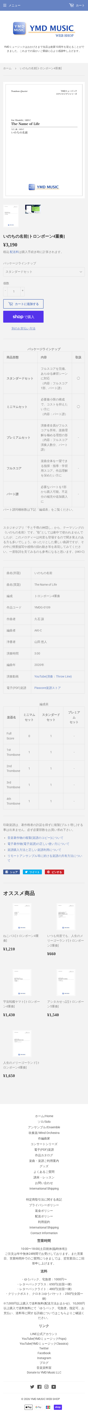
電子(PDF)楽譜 (44, 1149)
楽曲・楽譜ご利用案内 (44, 1160)
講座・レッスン (44, 1177)
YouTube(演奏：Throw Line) (53, 676)
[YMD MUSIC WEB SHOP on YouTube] (53, 1387)
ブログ (44, 1362)
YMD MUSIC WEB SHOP (45, 1399)
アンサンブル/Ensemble (44, 1127)
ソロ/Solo (44, 1121)
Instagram (44, 1358)
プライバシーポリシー (44, 1205)
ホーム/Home (44, 1116)
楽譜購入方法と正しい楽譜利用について (34, 849)
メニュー (15, 5)
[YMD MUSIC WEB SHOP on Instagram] (46, 1387)
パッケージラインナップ (19, 263)
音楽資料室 (44, 1367)
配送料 (14, 252)
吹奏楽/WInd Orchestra (44, 1133)
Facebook (44, 1353)
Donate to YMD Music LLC (44, 1372)
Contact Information (44, 1233)
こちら (61, 1313)
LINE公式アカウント (44, 1334)
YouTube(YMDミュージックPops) (44, 1338)
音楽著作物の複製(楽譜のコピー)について (35, 837)
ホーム (7, 68)
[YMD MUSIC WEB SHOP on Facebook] (39, 1387)
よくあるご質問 (44, 1171)
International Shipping (44, 1188)
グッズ (44, 1166)
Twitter (44, 1348)
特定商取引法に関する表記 (44, 1199)
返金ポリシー (44, 1210)
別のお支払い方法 (23, 328)
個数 (6, 283)
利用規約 (44, 1222)
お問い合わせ (44, 1183)
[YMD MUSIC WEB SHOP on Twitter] (32, 1387)
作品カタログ (44, 1155)
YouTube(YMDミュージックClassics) (44, 1343)
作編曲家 (44, 1138)
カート (80, 5)
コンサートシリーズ (44, 1144)
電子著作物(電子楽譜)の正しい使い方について (38, 843)
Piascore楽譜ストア (47, 688)
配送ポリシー (44, 1216)
